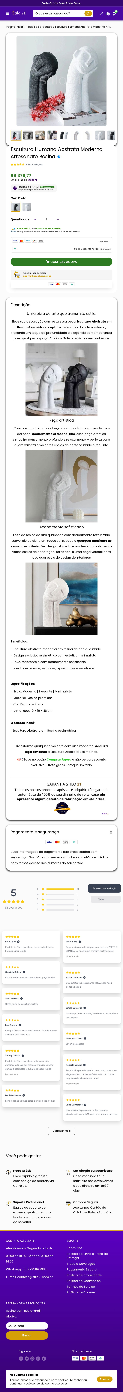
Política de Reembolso (84, 1281)
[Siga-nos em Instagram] (32, 1358)
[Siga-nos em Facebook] (21, 1358)
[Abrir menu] (7, 13)
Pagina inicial (14, 27)
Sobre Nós (74, 1248)
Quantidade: (20, 219)
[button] (114, 13)
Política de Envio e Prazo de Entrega (87, 1256)
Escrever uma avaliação (104, 888)
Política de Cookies (81, 1292)
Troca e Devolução (81, 1264)
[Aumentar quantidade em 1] (58, 219)
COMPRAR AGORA (63, 262)
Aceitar (105, 1379)
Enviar (27, 1335)
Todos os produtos (39, 27)
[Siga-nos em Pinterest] (38, 1358)
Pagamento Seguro (82, 1269)
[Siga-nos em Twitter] (27, 1358)
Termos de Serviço (81, 1286)
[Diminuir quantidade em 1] (35, 219)
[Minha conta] (101, 13)
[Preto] (15, 207)
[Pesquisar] (88, 13)
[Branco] (27, 207)
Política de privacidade (84, 1275)
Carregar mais (61, 1130)
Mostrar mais (11, 1074)
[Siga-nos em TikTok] (44, 1358)
